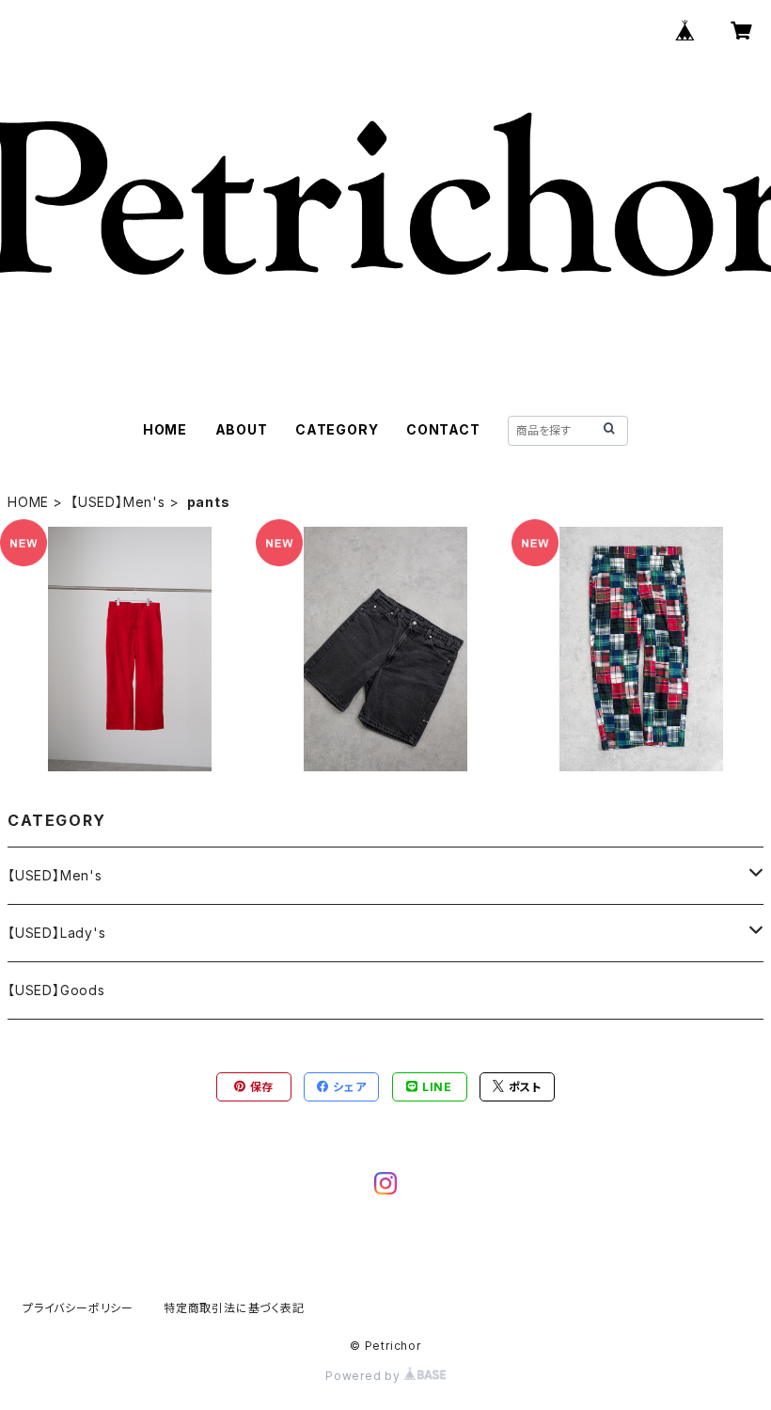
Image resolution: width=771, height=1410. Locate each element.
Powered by (364, 1376)
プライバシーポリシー (78, 1308)
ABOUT (241, 429)
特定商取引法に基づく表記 (234, 1308)
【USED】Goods (56, 990)
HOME (165, 429)
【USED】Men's (118, 502)
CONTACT (443, 429)
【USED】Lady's (57, 933)
